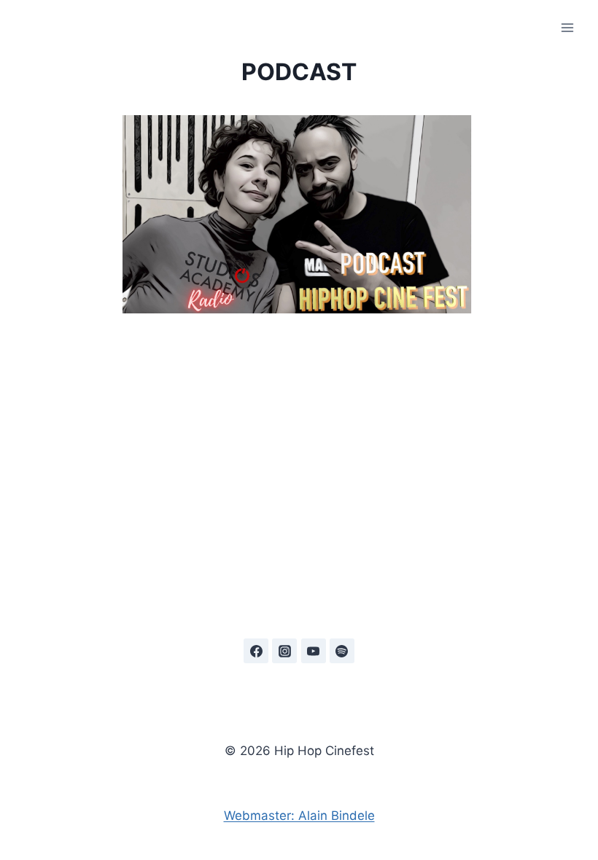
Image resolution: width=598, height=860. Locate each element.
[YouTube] (313, 650)
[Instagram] (284, 650)
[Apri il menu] (567, 27)
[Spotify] (342, 650)
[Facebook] (256, 650)
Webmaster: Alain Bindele (299, 815)
